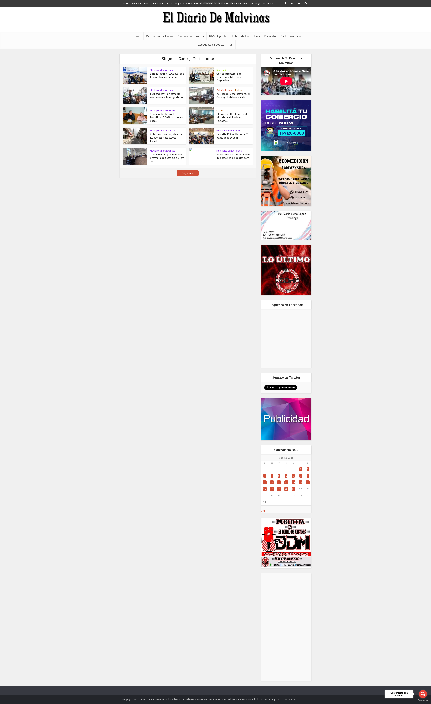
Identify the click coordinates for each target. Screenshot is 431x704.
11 (272, 482)
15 (300, 482)
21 (293, 489)
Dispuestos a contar (211, 44)
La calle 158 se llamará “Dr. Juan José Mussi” (233, 135)
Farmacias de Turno (159, 36)
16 (307, 482)
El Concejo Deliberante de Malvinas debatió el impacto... (232, 117)
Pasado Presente (265, 36)
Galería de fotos (224, 90)
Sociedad (221, 69)
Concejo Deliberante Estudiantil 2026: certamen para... (167, 117)
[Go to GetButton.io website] (423, 700)
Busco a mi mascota (191, 36)
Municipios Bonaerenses (162, 69)
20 (286, 489)
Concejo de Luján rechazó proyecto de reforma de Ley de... (167, 158)
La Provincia (289, 36)
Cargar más (187, 173)
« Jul (263, 510)
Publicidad (239, 36)
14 (293, 482)
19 (279, 489)
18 (272, 489)
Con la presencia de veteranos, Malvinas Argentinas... (229, 77)
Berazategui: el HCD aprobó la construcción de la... (167, 75)
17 (264, 489)
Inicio (135, 36)
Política (238, 90)
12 (279, 482)
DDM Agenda (218, 36)
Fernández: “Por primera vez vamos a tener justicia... (167, 95)
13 (286, 482)
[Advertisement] (286, 627)
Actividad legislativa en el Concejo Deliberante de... (233, 95)
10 (264, 482)
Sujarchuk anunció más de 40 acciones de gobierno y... (233, 156)
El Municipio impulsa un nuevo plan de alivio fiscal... (166, 137)
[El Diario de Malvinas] (215, 17)
